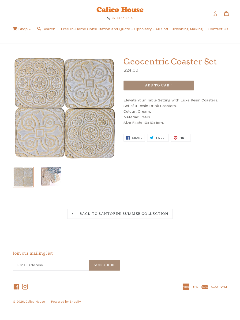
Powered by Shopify (66, 301)
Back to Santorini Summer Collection (123, 214)
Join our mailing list (33, 253)
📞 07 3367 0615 (120, 18)
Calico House (35, 301)
